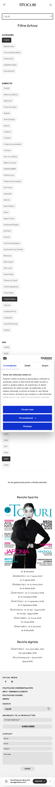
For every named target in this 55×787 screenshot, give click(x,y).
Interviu (7, 200)
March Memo (9, 206)
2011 (5, 446)
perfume (7, 231)
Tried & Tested (9, 299)
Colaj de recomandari (12, 144)
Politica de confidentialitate (18, 688)
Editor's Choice (10, 163)
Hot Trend (8, 187)
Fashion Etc (8, 58)
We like (7, 330)
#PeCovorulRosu (11, 94)
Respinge (27, 426)
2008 (6, 465)
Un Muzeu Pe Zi (10, 311)
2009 (6, 459)
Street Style (8, 274)
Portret (7, 237)
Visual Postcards (10, 324)
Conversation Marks (12, 52)
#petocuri (8, 101)
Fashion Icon (9, 175)
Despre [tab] (45, 366)
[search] (51, 16)
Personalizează (26, 418)
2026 (6, 353)
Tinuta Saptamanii (11, 287)
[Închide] (50, 781)
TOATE (6, 40)
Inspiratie (7, 194)
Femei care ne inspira (12, 181)
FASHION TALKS (10, 65)
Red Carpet (8, 262)
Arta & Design (9, 119)
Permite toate (27, 409)
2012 (6, 440)
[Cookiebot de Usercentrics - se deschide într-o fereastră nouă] (41, 358)
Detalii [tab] (27, 366)
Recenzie (7, 256)
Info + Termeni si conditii (15, 691)
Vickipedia (8, 317)
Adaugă (38, 781)
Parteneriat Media (11, 225)
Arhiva (6, 699)
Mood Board (9, 71)
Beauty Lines (9, 46)
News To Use (9, 218)
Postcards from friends (13, 249)
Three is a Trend (10, 280)
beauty (6, 125)
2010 (6, 452)
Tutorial (7, 305)
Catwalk (7, 138)
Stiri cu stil (8, 268)
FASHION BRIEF (10, 169)
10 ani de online (10, 107)
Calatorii (7, 132)
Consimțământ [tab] (9, 366)
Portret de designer (12, 243)
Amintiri (7, 113)
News (6, 212)
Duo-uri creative (10, 156)
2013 (6, 434)
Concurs (7, 150)
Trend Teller (9, 293)
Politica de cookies (13, 695)
